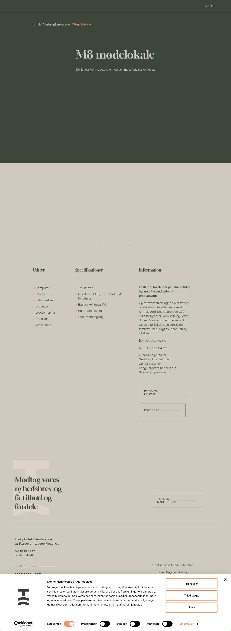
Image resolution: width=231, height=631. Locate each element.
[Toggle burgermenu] (221, 6)
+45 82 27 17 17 (25, 551)
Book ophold (25, 566)
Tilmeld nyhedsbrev (166, 500)
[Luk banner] (225, 579)
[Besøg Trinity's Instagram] (168, 555)
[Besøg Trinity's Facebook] (153, 555)
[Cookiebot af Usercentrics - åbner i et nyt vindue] (23, 624)
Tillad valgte (191, 595)
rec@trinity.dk (24, 555)
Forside (37, 24)
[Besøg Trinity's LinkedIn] (160, 555)
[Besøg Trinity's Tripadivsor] (178, 555)
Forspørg (152, 410)
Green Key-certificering (173, 572)
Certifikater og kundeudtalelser (172, 565)
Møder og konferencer (56, 24)
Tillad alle (192, 583)
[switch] (105, 624)
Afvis (191, 607)
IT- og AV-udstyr (151, 393)
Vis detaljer (186, 623)
